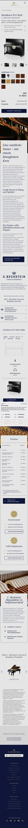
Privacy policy (24, 403)
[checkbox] (2, 414)
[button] (3, 404)
